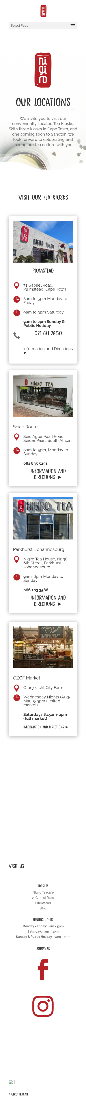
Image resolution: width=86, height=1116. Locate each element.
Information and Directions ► (48, 350)
